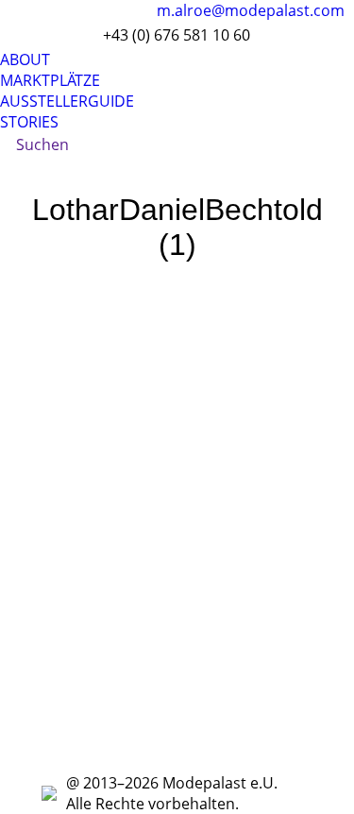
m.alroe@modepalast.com (251, 10)
